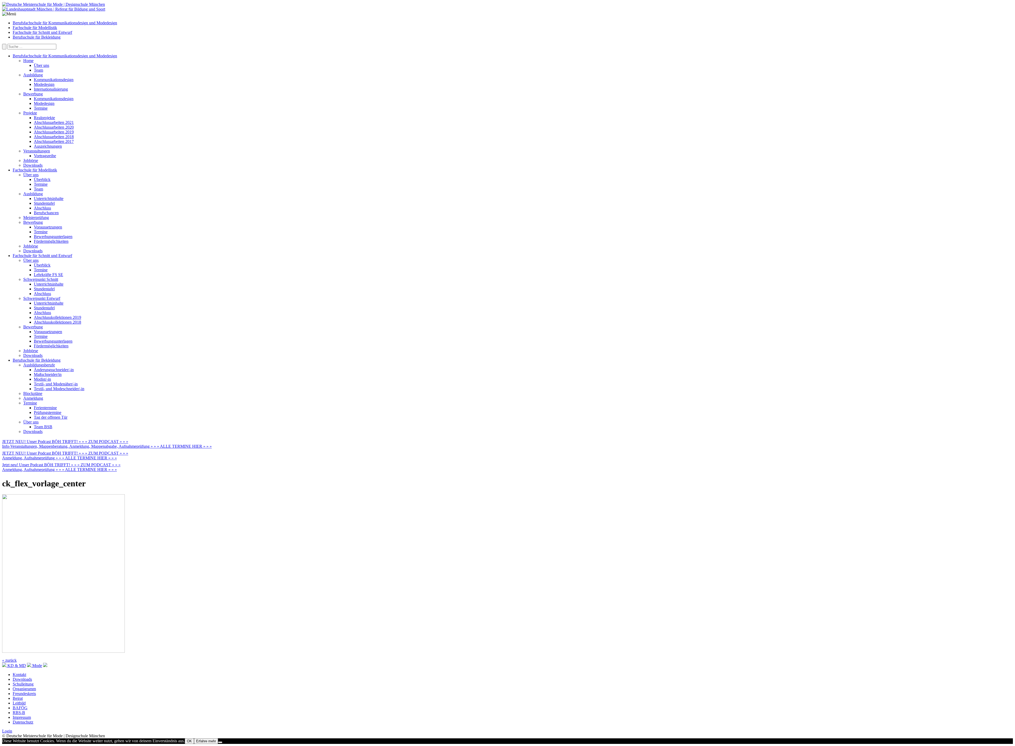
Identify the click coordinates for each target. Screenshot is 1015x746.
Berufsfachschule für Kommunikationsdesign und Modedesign (65, 23)
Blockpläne (32, 393)
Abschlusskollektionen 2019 (57, 317)
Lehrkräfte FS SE (48, 274)
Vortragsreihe (45, 155)
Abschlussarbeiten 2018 (54, 136)
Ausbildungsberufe (39, 365)
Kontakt (19, 674)
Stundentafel (44, 203)
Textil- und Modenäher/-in (56, 384)
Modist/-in (42, 379)
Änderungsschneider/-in (54, 369)
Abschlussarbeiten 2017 (54, 141)
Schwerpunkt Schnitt (40, 279)
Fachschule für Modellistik (35, 27)
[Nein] (220, 742)
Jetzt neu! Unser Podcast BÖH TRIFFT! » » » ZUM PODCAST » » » (61, 465)
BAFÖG (20, 708)
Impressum (22, 717)
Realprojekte (44, 117)
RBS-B (19, 712)
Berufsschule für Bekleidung (37, 37)
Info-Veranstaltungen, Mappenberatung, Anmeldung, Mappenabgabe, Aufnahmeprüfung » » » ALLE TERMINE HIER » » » (107, 446)
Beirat (18, 698)
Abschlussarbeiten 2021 (54, 122)
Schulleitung (23, 684)
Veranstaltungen (36, 151)
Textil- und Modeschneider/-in (59, 388)
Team (38, 70)
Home (28, 60)
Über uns (41, 65)
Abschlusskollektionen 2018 (57, 322)
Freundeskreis (24, 693)
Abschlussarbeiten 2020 (54, 127)
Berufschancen (46, 213)
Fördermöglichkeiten (51, 241)
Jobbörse (30, 160)
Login (7, 731)
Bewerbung (33, 94)
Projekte (30, 113)
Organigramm (24, 689)
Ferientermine (45, 407)
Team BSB (43, 427)
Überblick (42, 179)
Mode (36, 665)
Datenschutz (23, 722)
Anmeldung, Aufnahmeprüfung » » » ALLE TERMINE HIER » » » (59, 458)
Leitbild (19, 703)
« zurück (9, 660)
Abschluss (42, 208)
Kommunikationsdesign (53, 79)
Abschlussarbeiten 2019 (54, 132)
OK (189, 741)
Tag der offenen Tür (50, 417)
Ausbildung (33, 75)
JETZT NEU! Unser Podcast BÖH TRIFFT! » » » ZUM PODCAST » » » (65, 441)
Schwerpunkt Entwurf (41, 298)
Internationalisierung (51, 89)
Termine (41, 108)
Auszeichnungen (48, 146)
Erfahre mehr (206, 741)
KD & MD (16, 665)
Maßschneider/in (48, 374)
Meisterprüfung (36, 217)
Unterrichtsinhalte (48, 198)
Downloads (33, 165)
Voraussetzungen (48, 227)
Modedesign (44, 84)
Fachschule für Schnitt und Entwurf (42, 32)
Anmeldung (33, 398)
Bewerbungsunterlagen (53, 236)
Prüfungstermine (47, 412)
